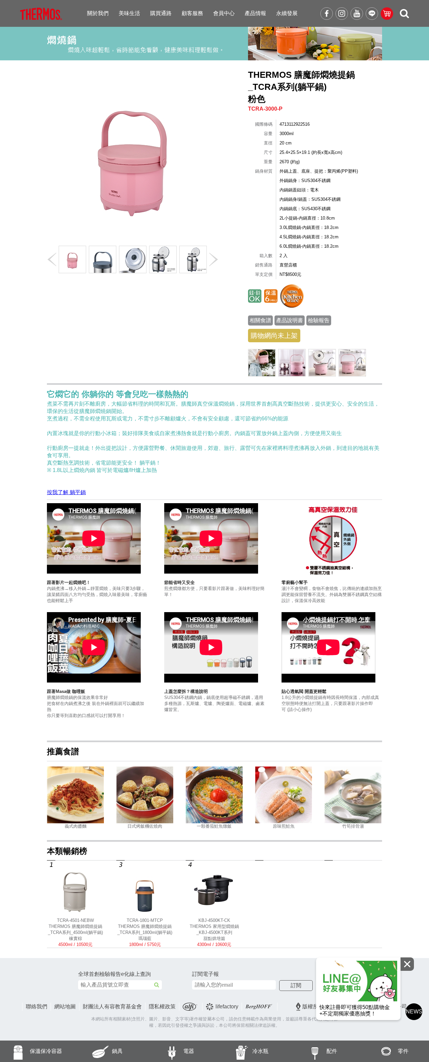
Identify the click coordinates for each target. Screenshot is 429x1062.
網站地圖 (65, 1006)
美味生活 (129, 13)
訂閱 (296, 985)
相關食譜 (260, 320)
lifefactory (227, 1006)
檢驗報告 (318, 320)
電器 (188, 1051)
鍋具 (117, 1051)
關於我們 (98, 13)
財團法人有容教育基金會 (112, 1006)
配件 (331, 1051)
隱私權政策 (162, 1006)
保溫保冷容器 (46, 1051)
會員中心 (224, 13)
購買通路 (161, 13)
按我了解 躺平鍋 (66, 492)
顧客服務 (192, 13)
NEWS (414, 1011)
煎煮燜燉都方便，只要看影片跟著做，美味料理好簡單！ (214, 588)
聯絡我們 (36, 1006)
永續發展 (287, 13)
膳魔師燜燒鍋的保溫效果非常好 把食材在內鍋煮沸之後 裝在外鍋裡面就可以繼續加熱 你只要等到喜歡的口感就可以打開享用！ (95, 703)
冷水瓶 (260, 1051)
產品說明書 (289, 320)
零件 (403, 1051)
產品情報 (255, 13)
